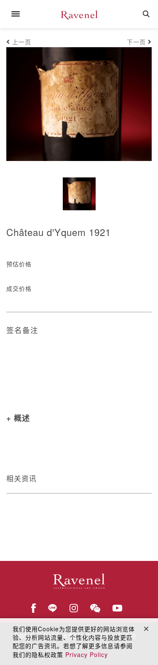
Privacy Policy (86, 654)
